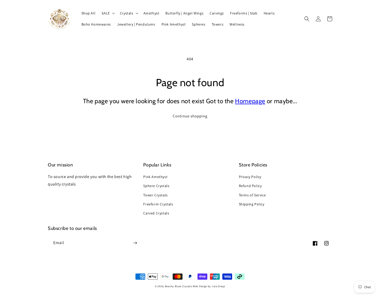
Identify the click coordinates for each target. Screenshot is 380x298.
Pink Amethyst (155, 176)
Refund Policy (250, 185)
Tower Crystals (155, 195)
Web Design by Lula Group (209, 286)
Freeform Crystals (158, 204)
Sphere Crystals (156, 185)
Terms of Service (252, 195)
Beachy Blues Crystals (179, 286)
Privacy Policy (250, 176)
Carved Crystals (156, 213)
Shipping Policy (251, 204)
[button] (107, 13)
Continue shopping (190, 116)
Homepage (250, 101)
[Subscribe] (135, 243)
